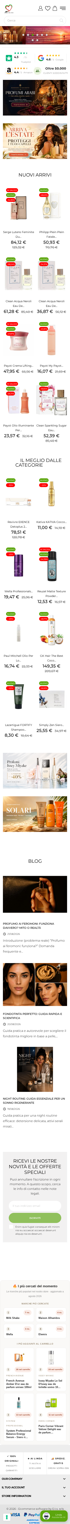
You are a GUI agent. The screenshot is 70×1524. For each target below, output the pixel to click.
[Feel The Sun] (35, 814)
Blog (35, 861)
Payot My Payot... (51, 365)
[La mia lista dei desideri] (48, 8)
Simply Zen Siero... (51, 725)
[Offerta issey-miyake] (35, 770)
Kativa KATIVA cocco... (51, 522)
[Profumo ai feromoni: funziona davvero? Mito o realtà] (35, 894)
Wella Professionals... (18, 591)
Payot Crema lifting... (18, 365)
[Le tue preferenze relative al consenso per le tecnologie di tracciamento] (6, 1517)
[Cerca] (62, 20)
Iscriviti (35, 1218)
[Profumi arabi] (35, 98)
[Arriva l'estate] (35, 141)
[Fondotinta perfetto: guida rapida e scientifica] (35, 984)
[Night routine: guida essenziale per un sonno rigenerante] (35, 1069)
